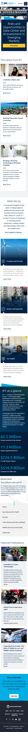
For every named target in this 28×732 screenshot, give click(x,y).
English (20, 3)
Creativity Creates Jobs (11, 80)
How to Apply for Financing (13, 232)
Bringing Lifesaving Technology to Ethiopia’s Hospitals (12, 163)
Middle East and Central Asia (12, 527)
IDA (11, 711)
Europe (5, 517)
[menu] (25, 3)
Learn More (7, 279)
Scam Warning (9, 728)
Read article (14, 45)
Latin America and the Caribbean (13, 522)
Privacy (21, 726)
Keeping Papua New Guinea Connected (13, 119)
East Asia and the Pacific (10, 512)
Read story (7, 93)
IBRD (7, 711)
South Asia (6, 533)
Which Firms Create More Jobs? (13, 608)
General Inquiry (18, 728)
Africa (4, 507)
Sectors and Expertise (15, 309)
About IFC (7, 714)
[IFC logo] (9, 3)
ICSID (22, 711)
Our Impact (11, 359)
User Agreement (14, 726)
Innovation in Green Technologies (11, 566)
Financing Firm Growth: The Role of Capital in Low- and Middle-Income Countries (14, 648)
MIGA (17, 711)
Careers (21, 714)
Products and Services (15, 261)
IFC (14, 711)
